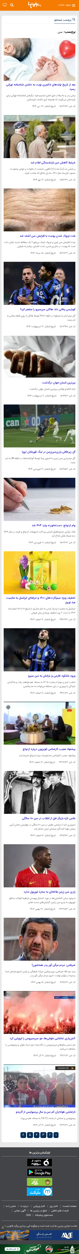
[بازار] (39, 1183)
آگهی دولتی (20, 1211)
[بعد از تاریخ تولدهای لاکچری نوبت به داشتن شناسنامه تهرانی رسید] (39, 59)
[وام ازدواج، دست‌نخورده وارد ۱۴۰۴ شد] (39, 499)
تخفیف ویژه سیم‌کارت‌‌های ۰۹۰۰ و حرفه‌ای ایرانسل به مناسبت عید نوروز (40, 600)
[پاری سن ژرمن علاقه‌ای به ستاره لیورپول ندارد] (39, 865)
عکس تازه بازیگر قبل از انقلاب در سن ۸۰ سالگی (48, 818)
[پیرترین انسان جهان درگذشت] (39, 356)
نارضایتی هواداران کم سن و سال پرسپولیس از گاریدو (45, 1112)
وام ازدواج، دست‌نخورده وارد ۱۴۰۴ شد (53, 525)
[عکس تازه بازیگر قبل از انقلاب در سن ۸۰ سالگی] (39, 792)
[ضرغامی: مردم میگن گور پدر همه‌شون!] (39, 939)
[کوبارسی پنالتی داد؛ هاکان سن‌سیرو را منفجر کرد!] (39, 283)
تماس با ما (11, 1206)
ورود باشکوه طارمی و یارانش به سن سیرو (51, 676)
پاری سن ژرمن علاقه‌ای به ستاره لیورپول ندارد (49, 892)
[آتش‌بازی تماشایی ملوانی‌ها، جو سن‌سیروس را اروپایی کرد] (39, 1012)
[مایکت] (39, 1192)
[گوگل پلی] (39, 1173)
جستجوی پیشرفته (44, 1215)
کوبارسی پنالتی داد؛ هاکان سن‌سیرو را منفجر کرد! (47, 309)
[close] (3, 1227)
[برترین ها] (34, 5)
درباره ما (25, 1206)
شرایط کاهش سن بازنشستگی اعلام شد (53, 163)
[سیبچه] (39, 1163)
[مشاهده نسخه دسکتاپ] (5, 4)
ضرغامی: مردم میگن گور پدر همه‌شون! (53, 965)
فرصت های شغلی (59, 1211)
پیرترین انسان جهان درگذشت (58, 383)
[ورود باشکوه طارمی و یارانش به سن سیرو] (39, 649)
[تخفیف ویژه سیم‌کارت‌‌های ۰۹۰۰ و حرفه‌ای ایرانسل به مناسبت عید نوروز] (39, 572)
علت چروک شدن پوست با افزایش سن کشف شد (47, 236)
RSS (28, 1215)
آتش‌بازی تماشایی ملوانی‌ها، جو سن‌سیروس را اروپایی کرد (42, 1038)
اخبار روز (54, 1206)
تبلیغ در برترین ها (38, 1211)
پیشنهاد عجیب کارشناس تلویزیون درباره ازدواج (49, 749)
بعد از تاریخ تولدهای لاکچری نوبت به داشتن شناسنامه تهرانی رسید (40, 87)
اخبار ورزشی (39, 1206)
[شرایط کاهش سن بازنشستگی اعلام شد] (39, 136)
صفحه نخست (70, 1206)
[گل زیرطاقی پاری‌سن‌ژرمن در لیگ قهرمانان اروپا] (39, 426)
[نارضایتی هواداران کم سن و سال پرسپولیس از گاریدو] (39, 1085)
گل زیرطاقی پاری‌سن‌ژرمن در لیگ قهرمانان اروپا (48, 452)
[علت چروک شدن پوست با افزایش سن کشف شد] (39, 209)
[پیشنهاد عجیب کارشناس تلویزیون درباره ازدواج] (39, 723)
